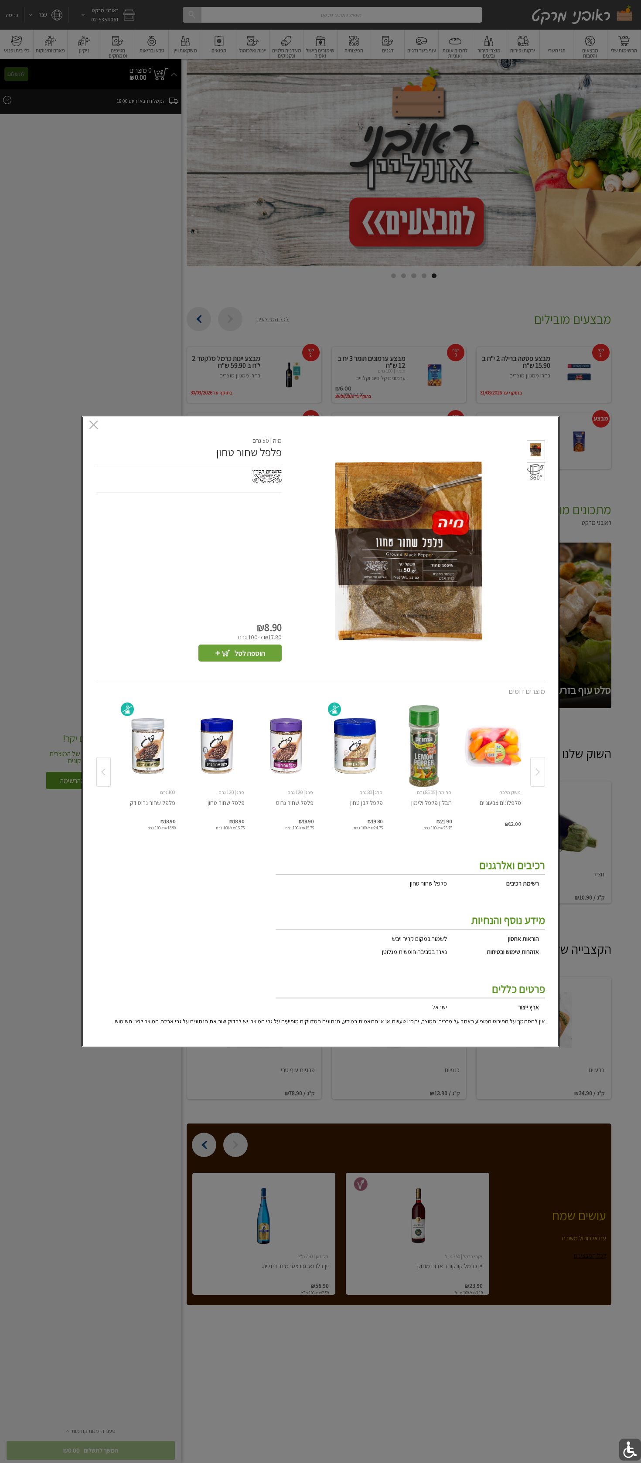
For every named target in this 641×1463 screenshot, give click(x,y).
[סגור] (93, 425)
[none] (493, 761)
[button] (536, 451)
